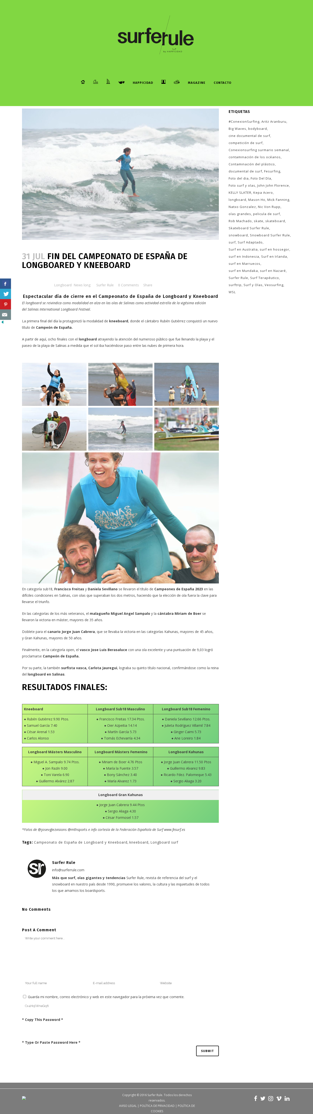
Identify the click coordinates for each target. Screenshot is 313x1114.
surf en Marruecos (244, 263)
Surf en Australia (243, 249)
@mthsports (77, 829)
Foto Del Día (261, 178)
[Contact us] (5, 314)
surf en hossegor (274, 249)
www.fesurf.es (174, 829)
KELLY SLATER (240, 192)
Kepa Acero (263, 192)
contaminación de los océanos (255, 157)
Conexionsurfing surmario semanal (259, 150)
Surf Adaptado (250, 242)
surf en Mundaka (243, 270)
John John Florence (273, 185)
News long (82, 285)
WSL (232, 292)
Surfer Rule (105, 285)
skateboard (275, 221)
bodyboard (257, 128)
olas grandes (240, 214)
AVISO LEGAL (128, 1106)
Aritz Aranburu (273, 121)
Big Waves (237, 128)
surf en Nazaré (273, 270)
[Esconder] (2, 323)
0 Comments (128, 285)
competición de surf (246, 143)
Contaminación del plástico (252, 164)
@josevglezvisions (52, 829)
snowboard (238, 235)
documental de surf (245, 171)
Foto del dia (239, 178)
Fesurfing (272, 171)
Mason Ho (256, 199)
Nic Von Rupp (269, 207)
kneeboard (138, 842)
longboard (237, 199)
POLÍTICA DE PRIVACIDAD (157, 1106)
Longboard (63, 285)
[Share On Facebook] (5, 283)
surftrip (235, 285)
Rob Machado (240, 221)
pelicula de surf (266, 214)
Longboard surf (164, 842)
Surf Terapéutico (264, 278)
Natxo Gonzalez (242, 207)
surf (232, 242)
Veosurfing (274, 285)
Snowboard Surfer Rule (270, 235)
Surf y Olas (253, 285)
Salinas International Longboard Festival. (59, 309)
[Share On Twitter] (5, 294)
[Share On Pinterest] (5, 304)
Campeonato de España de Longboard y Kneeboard (80, 842)
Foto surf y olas (242, 185)
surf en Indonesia (244, 256)
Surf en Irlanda (274, 256)
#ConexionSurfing (244, 121)
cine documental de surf (249, 135)
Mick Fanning (278, 199)
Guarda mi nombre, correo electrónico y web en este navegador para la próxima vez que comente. (106, 996)
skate (258, 221)
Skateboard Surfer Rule (249, 228)
